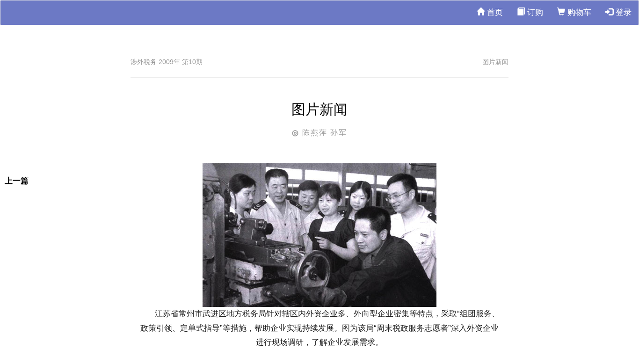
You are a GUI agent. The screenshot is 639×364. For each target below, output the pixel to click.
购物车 (578, 12)
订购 (534, 12)
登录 (622, 12)
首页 (494, 12)
